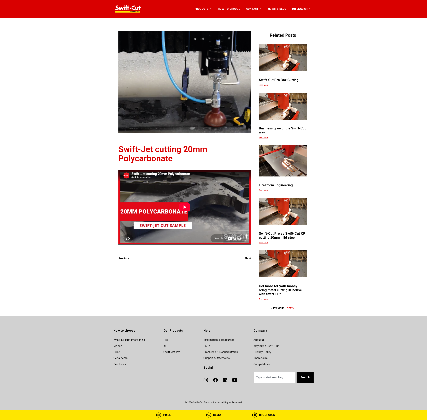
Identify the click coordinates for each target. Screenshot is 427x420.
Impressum (261, 358)
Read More (263, 85)
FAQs (206, 346)
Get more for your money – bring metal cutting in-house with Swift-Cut (280, 290)
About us (259, 339)
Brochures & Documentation (220, 352)
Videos (117, 346)
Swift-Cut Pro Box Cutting (279, 80)
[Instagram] (205, 380)
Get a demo (120, 358)
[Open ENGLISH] (309, 9)
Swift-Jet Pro (171, 352)
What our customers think (129, 339)
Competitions (262, 364)
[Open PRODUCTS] (210, 9)
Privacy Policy (262, 352)
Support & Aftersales (216, 358)
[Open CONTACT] (260, 9)
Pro (165, 339)
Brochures (119, 364)
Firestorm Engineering (276, 185)
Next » (291, 308)
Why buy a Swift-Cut (266, 346)
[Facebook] (215, 380)
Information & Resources (219, 339)
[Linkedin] (225, 380)
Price (116, 352)
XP (165, 346)
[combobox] (274, 377)
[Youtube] (235, 380)
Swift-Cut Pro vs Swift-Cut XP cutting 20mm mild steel (282, 236)
